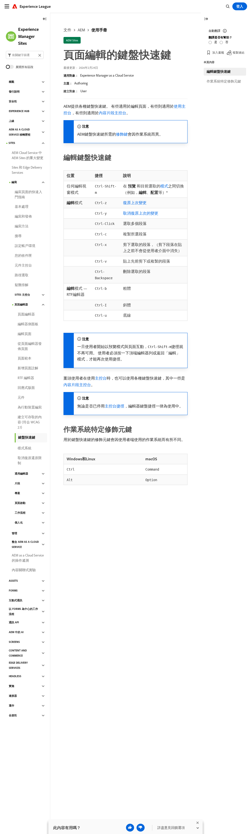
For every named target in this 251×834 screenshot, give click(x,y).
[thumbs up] (130, 828)
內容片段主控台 (112, 112)
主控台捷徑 (114, 406)
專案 (17, 493)
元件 (21, 397)
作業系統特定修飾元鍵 (224, 81)
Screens (14, 642)
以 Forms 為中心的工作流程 (23, 611)
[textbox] (25, 55)
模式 (164, 186)
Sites (12, 143)
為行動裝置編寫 (30, 407)
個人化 (19, 522)
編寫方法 (21, 226)
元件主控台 (23, 265)
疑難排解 (21, 285)
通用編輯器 (21, 473)
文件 (67, 29)
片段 (17, 483)
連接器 (13, 695)
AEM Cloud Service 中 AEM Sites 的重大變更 (27, 155)
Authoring (81, 83)
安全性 (13, 101)
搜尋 (18, 236)
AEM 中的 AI (16, 632)
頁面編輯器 (21, 304)
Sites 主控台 (22, 294)
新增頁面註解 (28, 368)
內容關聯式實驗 (24, 570)
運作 (11, 705)
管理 (14, 533)
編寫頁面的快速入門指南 (28, 194)
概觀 (11, 81)
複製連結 (238, 52)
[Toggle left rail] (44, 19)
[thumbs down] (141, 828)
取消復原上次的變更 (140, 213)
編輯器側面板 (28, 324)
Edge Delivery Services (18, 665)
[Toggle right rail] (206, 19)
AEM (81, 29)
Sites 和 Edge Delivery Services (27, 170)
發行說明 (14, 91)
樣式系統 (24, 448)
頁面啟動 (20, 503)
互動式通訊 (15, 600)
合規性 (13, 715)
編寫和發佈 (23, 216)
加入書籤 (218, 52)
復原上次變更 (135, 202)
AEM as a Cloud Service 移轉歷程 (19, 132)
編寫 (14, 182)
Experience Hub (19, 111)
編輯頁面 (24, 334)
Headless (15, 676)
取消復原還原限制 (30, 460)
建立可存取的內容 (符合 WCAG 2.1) (30, 422)
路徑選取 (21, 275)
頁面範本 (24, 358)
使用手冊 (99, 29)
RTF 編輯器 (26, 378)
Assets (13, 580)
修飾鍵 (122, 134)
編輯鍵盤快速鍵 (219, 71)
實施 (11, 686)
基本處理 (21, 206)
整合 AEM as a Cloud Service (25, 544)
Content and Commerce (18, 653)
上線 (11, 121)
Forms (13, 590)
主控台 (101, 378)
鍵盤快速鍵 (26, 437)
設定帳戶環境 (25, 245)
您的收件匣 (23, 255)
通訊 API (14, 622)
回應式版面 (26, 387)
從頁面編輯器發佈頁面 (30, 346)
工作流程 (20, 512)
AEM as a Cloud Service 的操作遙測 (28, 558)
